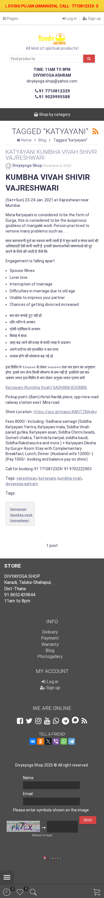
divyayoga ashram (22, 484)
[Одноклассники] (40, 741)
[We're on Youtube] (47, 721)
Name (28, 778)
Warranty (50, 644)
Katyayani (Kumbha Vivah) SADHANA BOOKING (46, 387)
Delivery (50, 632)
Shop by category (54, 114)
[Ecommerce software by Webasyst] (54, 857)
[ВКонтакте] (32, 741)
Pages (12, 18)
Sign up (94, 18)
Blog (49, 650)
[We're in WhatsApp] (56, 721)
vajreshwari (26, 478)
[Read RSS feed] (95, 132)
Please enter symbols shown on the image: (51, 810)
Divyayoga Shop (27, 165)
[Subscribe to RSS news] (84, 721)
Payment (50, 638)
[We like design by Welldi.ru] (45, 858)
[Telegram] (71, 741)
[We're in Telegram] (65, 721)
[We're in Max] (75, 721)
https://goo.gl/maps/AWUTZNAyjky (65, 412)
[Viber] (56, 741)
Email (28, 794)
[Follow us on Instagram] (38, 721)
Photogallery (50, 656)
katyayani (47, 478)
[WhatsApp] (63, 741)
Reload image (42, 835)
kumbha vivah (69, 478)
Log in (71, 18)
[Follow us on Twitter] (29, 721)
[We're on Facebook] (20, 721)
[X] (48, 741)
